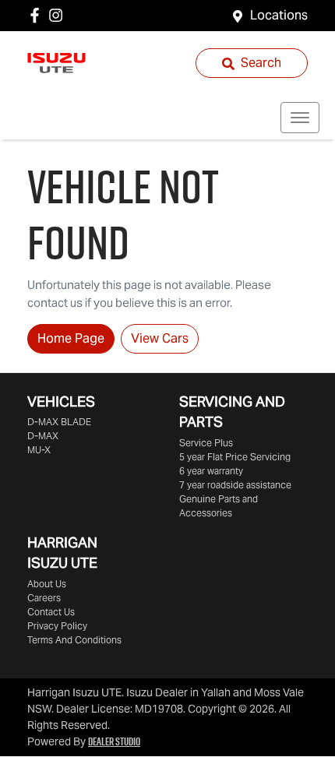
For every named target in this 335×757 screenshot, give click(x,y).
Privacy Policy (57, 626)
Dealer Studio (114, 741)
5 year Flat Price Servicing (235, 457)
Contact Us (51, 612)
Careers (44, 598)
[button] (299, 117)
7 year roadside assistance (235, 485)
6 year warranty (211, 471)
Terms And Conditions (74, 640)
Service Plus (206, 443)
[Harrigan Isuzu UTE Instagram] (58, 15)
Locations (279, 15)
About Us (46, 584)
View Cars (160, 338)
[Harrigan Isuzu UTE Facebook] (37, 15)
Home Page (70, 338)
